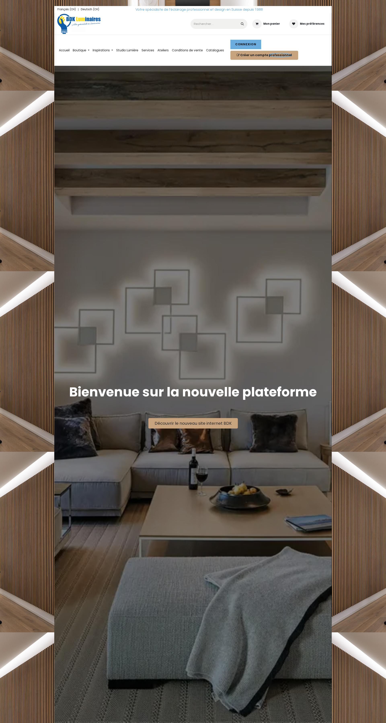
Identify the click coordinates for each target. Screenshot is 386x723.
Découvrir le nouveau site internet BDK (193, 423)
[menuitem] (66, 9)
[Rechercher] (242, 24)
